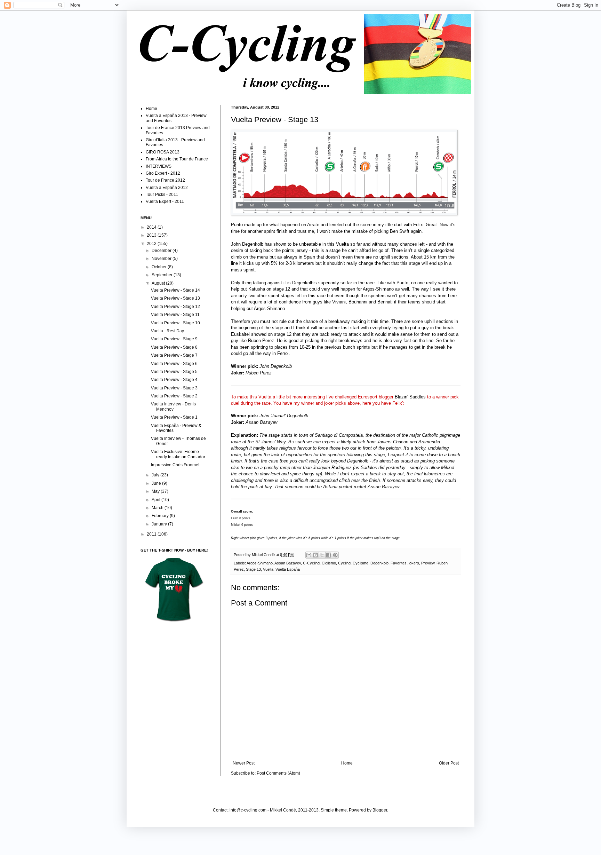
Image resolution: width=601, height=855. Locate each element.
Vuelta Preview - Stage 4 (174, 379)
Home (347, 763)
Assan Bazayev (287, 563)
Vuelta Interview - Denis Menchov (173, 406)
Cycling (344, 563)
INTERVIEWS (158, 166)
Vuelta (268, 569)
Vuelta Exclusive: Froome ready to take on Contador (178, 454)
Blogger (379, 810)
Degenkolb (379, 563)
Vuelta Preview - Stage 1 (174, 417)
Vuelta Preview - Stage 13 (175, 298)
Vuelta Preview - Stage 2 (174, 396)
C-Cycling (311, 563)
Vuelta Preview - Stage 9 (174, 339)
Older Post (449, 763)
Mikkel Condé (264, 555)
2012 (152, 243)
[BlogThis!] (315, 555)
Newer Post (244, 763)
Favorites (399, 563)
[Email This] (308, 555)
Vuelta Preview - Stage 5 (174, 371)
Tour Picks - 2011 (162, 194)
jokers (414, 563)
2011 (152, 534)
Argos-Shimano (260, 563)
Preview (427, 563)
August (159, 283)
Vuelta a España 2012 (167, 187)
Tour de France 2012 (165, 180)
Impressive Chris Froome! (175, 464)
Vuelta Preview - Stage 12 (175, 306)
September (163, 274)
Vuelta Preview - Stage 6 (174, 363)
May (156, 491)
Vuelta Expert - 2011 (165, 201)
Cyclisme (360, 563)
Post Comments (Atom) (278, 773)
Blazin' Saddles (410, 396)
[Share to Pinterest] (335, 555)
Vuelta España (287, 569)
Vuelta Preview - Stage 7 (174, 355)
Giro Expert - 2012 (163, 173)
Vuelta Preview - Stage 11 (175, 314)
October (160, 266)
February (161, 515)
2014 (152, 227)
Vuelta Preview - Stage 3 (174, 388)
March (158, 507)
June (157, 483)
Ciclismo (329, 563)
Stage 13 (253, 569)
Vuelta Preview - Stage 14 (175, 290)
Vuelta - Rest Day (167, 330)
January (160, 524)
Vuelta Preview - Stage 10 (175, 322)
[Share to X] (322, 555)
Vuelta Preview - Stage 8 (174, 347)
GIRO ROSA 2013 (162, 152)
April (156, 499)
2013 (152, 235)
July (156, 475)
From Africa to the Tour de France (177, 159)
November (162, 258)
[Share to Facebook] (328, 555)
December (162, 250)
